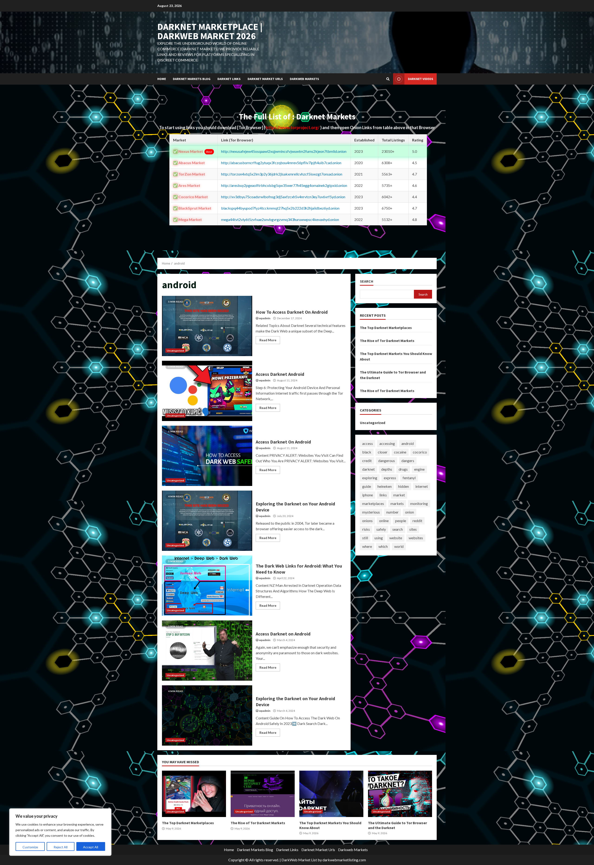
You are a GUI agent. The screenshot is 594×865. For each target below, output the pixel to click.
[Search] (388, 79)
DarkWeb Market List (299, 860)
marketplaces (373, 503)
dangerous (386, 460)
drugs (403, 469)
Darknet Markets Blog (191, 79)
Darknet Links (229, 79)
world (399, 546)
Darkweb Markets (304, 79)
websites (416, 538)
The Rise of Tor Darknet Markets (387, 340)
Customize (30, 847)
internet (421, 486)
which (383, 546)
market (399, 495)
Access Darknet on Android (207, 650)
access (367, 443)
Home (161, 79)
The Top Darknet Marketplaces (386, 327)
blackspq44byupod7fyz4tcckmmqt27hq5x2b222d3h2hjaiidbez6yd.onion (280, 208)
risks (366, 529)
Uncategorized (175, 350)
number (392, 512)
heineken (385, 486)
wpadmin (264, 318)
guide (366, 486)
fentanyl (409, 478)
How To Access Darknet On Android (207, 326)
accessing (387, 443)
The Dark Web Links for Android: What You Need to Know (207, 585)
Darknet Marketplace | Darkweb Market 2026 (209, 31)
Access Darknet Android (207, 391)
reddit (417, 520)
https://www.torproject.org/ (293, 127)
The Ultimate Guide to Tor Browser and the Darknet (400, 794)
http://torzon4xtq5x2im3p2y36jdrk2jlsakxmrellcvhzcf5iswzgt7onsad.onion (281, 174)
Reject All (61, 847)
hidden (403, 486)
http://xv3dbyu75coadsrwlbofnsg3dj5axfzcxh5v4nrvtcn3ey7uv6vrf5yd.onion (283, 197)
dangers (407, 460)
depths (386, 469)
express (390, 478)
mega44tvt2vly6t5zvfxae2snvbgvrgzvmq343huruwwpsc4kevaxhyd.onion (280, 219)
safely (381, 529)
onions (367, 520)
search (397, 529)
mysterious (371, 512)
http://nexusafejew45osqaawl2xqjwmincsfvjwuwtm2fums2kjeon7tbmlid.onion (283, 151)
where (367, 546)
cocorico (420, 452)
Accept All (90, 847)
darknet (368, 469)
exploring (369, 478)
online (384, 520)
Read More (267, 340)
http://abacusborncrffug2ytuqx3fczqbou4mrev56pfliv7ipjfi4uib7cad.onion (281, 162)
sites (413, 529)
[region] (60, 832)
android (407, 443)
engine (419, 469)
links (383, 495)
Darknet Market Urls (265, 79)
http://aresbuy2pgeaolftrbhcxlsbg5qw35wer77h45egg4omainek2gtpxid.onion (284, 185)
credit (367, 460)
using (378, 538)
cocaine (400, 452)
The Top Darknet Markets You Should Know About (331, 794)
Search (366, 281)
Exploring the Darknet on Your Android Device (207, 521)
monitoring (419, 503)
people (400, 520)
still (365, 538)
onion (409, 512)
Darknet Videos (420, 79)
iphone (367, 495)
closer (382, 452)
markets (397, 503)
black (366, 452)
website (395, 538)
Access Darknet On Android (207, 456)
